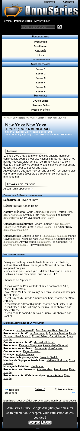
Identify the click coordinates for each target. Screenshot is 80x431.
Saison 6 (40, 91)
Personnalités (23, 20)
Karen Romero (31, 351)
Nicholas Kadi (30, 238)
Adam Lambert (43, 223)
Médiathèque (42, 20)
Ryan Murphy (30, 199)
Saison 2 (40, 73)
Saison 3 (40, 78)
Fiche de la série (40, 36)
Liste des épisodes (40, 59)
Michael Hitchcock (44, 342)
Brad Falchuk (43, 330)
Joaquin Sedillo (49, 357)
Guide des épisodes (40, 63)
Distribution (40, 46)
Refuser (46, 422)
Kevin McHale (31, 214)
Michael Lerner (25, 226)
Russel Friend (40, 336)
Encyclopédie (19, 118)
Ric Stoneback (59, 241)
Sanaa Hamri (30, 205)
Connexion (68, 1)
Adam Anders (44, 369)
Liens (40, 55)
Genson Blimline (31, 235)
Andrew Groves (25, 354)
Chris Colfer (34, 211)
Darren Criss (65, 211)
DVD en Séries (39, 100)
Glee (33, 118)
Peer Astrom (61, 369)
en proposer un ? (23, 188)
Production (40, 41)
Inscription (49, 1)
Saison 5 (40, 87)
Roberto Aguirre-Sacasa (49, 348)
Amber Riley (65, 226)
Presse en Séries (40, 109)
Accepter (34, 422)
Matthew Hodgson (57, 360)
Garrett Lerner (57, 336)
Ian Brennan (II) (25, 330)
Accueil (7, 118)
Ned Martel (37, 366)
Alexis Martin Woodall (55, 345)
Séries (8, 20)
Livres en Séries (40, 105)
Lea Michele (63, 214)
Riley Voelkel (36, 244)
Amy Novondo (27, 241)
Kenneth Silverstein (30, 345)
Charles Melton (65, 238)
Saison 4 (40, 82)
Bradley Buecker (58, 333)
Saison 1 (40, 69)
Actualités (40, 50)
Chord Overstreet (30, 217)
